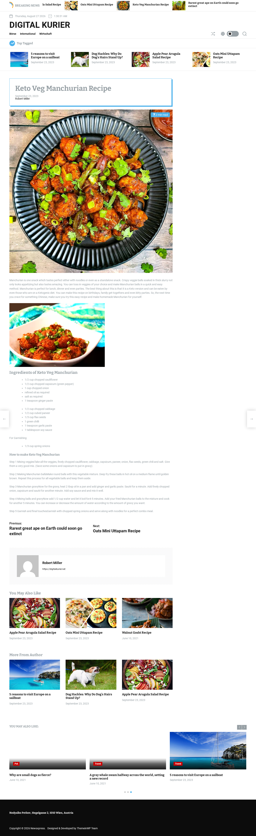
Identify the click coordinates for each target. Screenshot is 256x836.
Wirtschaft (45, 33)
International (28, 33)
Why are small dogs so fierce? (30, 775)
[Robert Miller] (28, 566)
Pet (16, 763)
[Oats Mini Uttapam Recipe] (251, 419)
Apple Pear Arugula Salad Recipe (166, 55)
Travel (98, 763)
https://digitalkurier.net (53, 569)
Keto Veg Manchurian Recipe (112, 4)
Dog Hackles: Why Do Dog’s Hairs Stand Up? (107, 55)
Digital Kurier (39, 25)
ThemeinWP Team (87, 828)
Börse (12, 33)
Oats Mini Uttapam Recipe (58, 4)
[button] (239, 727)
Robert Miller (22, 98)
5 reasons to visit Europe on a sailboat (45, 55)
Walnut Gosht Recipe (136, 632)
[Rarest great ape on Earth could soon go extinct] (4, 419)
